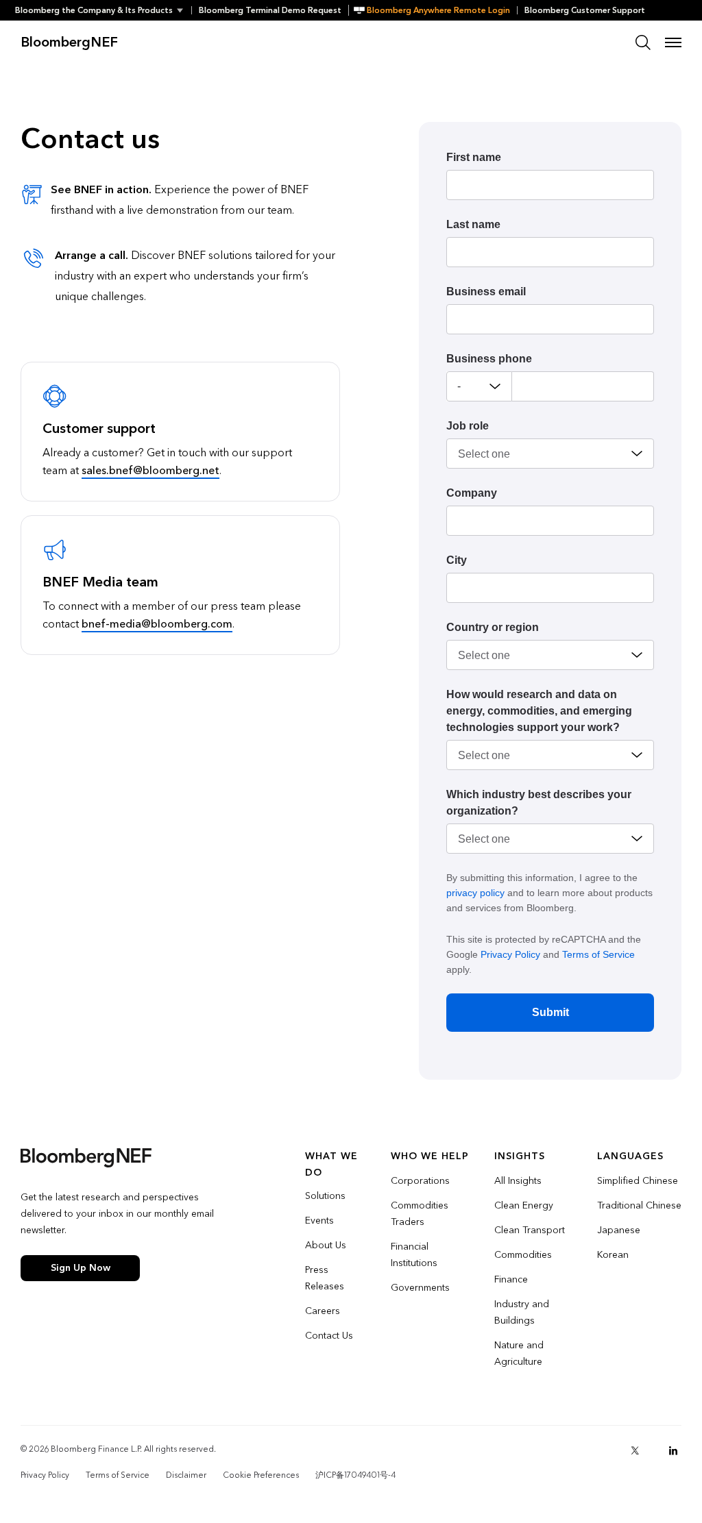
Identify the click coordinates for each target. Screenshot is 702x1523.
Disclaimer (186, 1475)
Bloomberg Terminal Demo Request (270, 10)
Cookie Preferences (261, 1475)
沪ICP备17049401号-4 (355, 1475)
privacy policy (475, 892)
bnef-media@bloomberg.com (157, 624)
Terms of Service (598, 954)
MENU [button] (673, 42)
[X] (635, 1450)
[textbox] (583, 386)
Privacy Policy (510, 954)
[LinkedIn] (673, 1450)
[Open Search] (643, 42)
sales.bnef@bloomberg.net (150, 470)
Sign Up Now (80, 1267)
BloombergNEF (69, 42)
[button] (103, 10)
